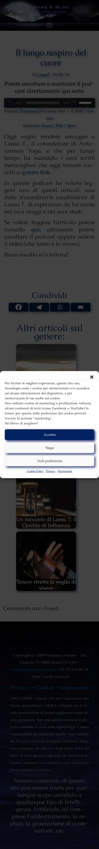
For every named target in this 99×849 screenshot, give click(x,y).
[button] (91, 377)
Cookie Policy (35, 471)
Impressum (65, 471)
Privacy (50, 471)
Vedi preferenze (49, 460)
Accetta (49, 434)
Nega (49, 447)
